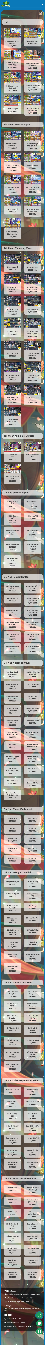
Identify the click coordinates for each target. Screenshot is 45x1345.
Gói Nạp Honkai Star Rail (16, 577)
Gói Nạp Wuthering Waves (17, 663)
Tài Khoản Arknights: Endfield (19, 436)
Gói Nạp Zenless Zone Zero (18, 982)
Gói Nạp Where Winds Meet (18, 809)
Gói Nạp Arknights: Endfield (18, 872)
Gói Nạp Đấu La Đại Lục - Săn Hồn (21, 1080)
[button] (40, 13)
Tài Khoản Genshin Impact (17, 124)
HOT (6, 22)
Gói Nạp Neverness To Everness (20, 1178)
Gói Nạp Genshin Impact (16, 492)
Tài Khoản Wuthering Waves (18, 248)
